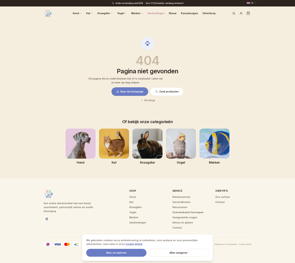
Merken (136, 13)
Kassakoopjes (189, 13)
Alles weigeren (178, 252)
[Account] (241, 13)
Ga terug (149, 100)
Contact (177, 227)
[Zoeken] (234, 13)
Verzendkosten (181, 202)
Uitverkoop (209, 13)
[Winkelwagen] (248, 13)
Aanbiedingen (156, 13)
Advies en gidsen (182, 222)
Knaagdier (103, 13)
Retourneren (179, 207)
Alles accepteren (116, 252)
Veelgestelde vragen (184, 217)
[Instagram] (47, 219)
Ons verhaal (222, 196)
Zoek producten (169, 91)
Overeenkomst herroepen (187, 212)
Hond (76, 13)
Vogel (120, 13)
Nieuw (173, 13)
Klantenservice (181, 196)
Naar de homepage (131, 91)
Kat (88, 13)
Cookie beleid (133, 244)
